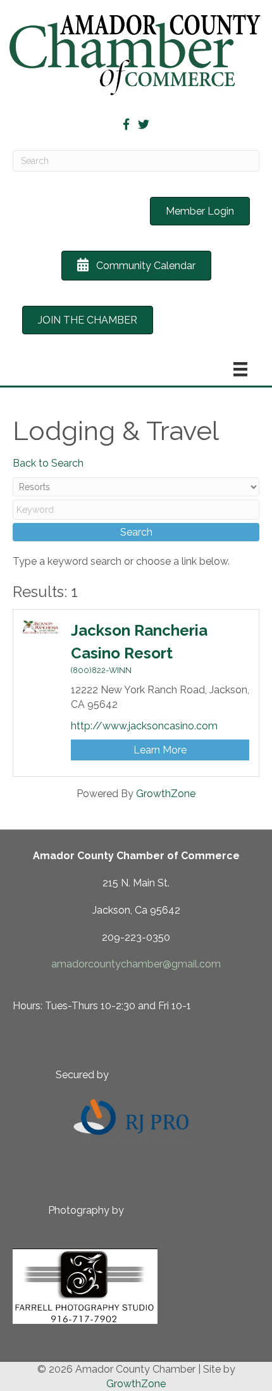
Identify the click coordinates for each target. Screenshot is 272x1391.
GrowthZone (165, 794)
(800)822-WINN (101, 670)
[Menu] (240, 369)
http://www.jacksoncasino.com (144, 726)
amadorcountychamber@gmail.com (136, 964)
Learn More (160, 750)
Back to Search (48, 463)
